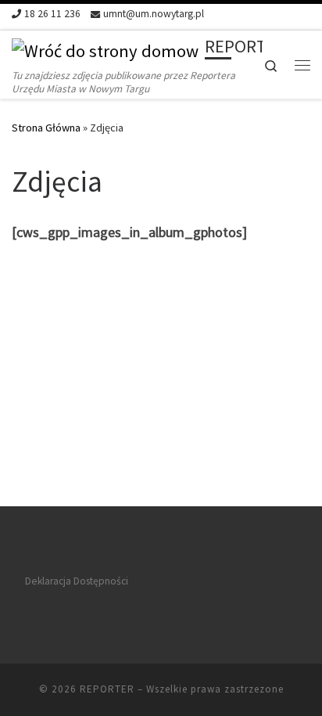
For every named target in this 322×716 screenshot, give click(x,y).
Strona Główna (46, 128)
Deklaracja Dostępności (76, 581)
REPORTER (107, 689)
